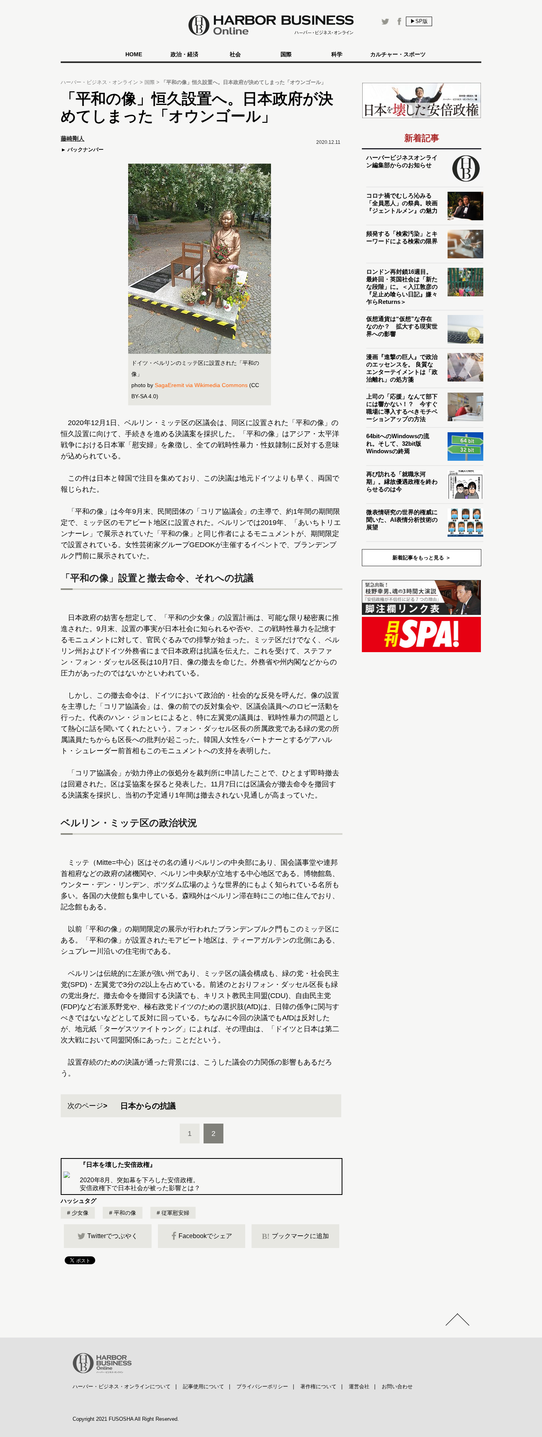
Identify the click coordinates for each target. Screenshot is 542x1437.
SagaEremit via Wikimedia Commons (200, 385)
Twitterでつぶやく (112, 1236)
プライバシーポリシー (262, 1386)
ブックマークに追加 (295, 1236)
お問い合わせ (397, 1386)
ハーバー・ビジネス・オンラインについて (122, 1386)
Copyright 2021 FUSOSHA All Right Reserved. (126, 1419)
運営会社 (359, 1386)
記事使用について (203, 1386)
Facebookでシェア (205, 1236)
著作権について (318, 1386)
